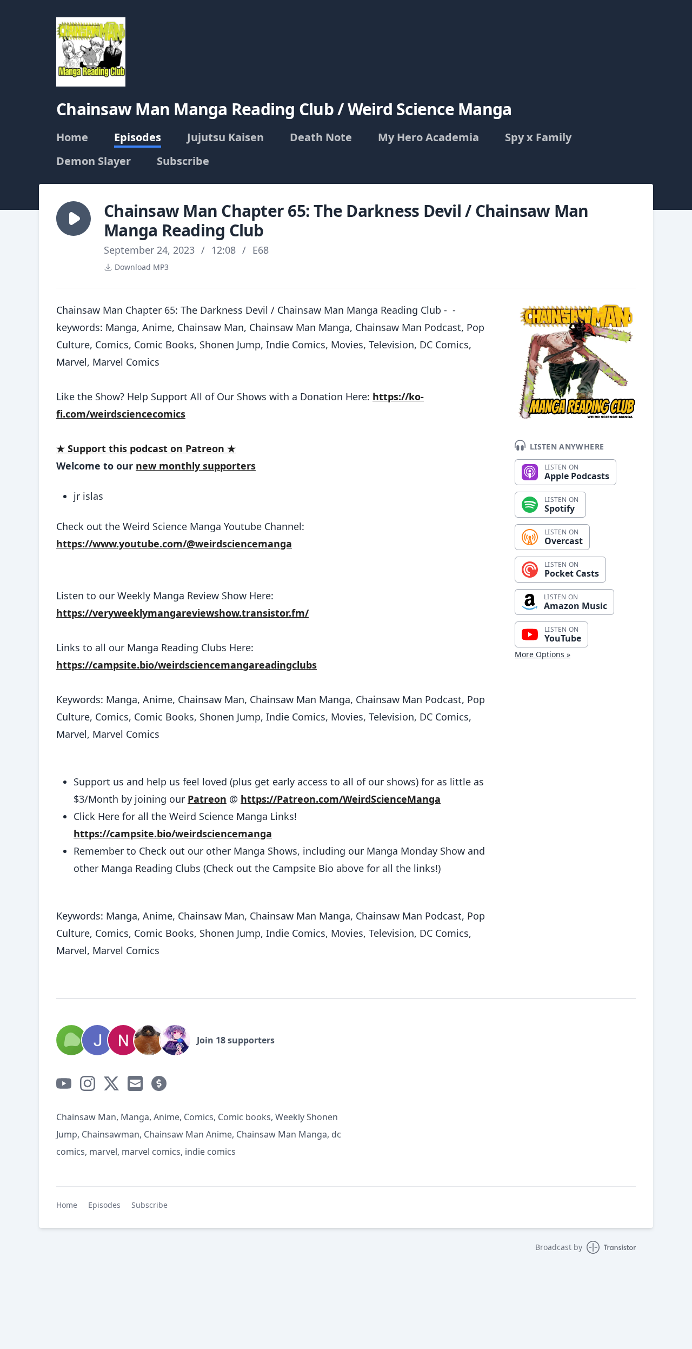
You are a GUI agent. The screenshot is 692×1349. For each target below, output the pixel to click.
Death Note (321, 137)
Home (72, 137)
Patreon (207, 798)
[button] (73, 218)
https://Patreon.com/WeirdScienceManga (341, 798)
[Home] (90, 52)
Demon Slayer (93, 161)
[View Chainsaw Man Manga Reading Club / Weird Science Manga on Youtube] (63, 1083)
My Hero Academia (428, 137)
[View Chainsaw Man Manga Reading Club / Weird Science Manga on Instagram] (87, 1083)
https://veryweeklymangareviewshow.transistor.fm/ (182, 612)
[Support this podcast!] (159, 1083)
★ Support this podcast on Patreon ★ (146, 448)
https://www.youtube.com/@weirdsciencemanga (174, 543)
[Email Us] (135, 1083)
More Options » (542, 654)
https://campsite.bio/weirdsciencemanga (173, 833)
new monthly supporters (196, 465)
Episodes (137, 137)
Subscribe (183, 161)
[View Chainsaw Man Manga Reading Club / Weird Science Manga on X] (111, 1083)
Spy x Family (538, 137)
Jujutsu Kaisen (225, 137)
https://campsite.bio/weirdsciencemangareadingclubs (186, 664)
